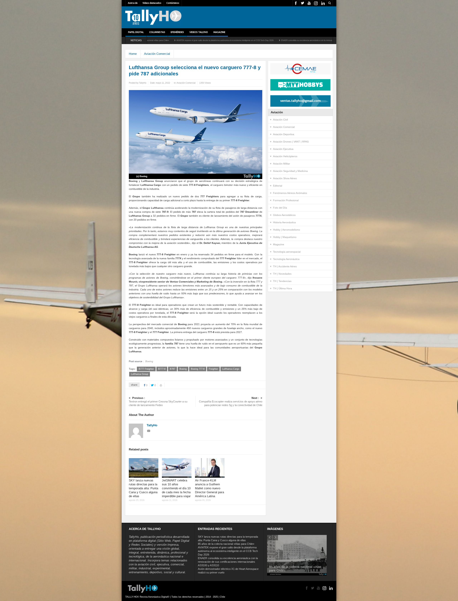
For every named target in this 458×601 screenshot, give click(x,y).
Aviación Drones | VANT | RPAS (291, 141)
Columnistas (157, 32)
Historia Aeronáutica (284, 222)
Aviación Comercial (157, 53)
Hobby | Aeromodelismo (286, 229)
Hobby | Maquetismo (284, 237)
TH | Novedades (282, 273)
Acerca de (132, 3)
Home (133, 53)
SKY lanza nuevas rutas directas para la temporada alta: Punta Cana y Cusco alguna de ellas (143, 488)
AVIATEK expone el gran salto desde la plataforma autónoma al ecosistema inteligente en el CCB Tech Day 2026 (156, 40)
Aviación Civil (280, 119)
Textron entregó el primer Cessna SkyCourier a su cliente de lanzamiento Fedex (158, 401)
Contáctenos (172, 3)
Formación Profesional (286, 200)
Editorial (277, 185)
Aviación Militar (281, 163)
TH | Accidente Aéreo (285, 266)
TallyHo (142, 83)
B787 (172, 369)
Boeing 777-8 (197, 369)
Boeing (183, 369)
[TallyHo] (153, 17)
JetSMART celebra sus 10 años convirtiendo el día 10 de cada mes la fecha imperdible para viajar (176, 488)
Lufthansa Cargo (230, 369)
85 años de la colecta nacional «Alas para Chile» (226, 543)
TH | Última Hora (282, 288)
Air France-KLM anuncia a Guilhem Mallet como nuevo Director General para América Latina (209, 488)
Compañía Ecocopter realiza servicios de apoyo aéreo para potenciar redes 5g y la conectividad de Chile (230, 401)
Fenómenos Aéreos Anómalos (290, 193)
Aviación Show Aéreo (285, 178)
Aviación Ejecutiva (283, 149)
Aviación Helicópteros (285, 156)
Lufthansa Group (139, 374)
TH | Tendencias (282, 281)
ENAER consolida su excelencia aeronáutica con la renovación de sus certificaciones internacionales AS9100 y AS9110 (264, 40)
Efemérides (177, 32)
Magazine (219, 32)
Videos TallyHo (198, 32)
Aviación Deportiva (283, 134)
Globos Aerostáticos (284, 215)
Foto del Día (280, 207)
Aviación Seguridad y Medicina (290, 171)
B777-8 (161, 369)
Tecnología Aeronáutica (286, 259)
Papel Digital (136, 32)
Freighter (213, 369)
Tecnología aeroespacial (287, 251)
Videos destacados (152, 3)
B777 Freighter (146, 369)
